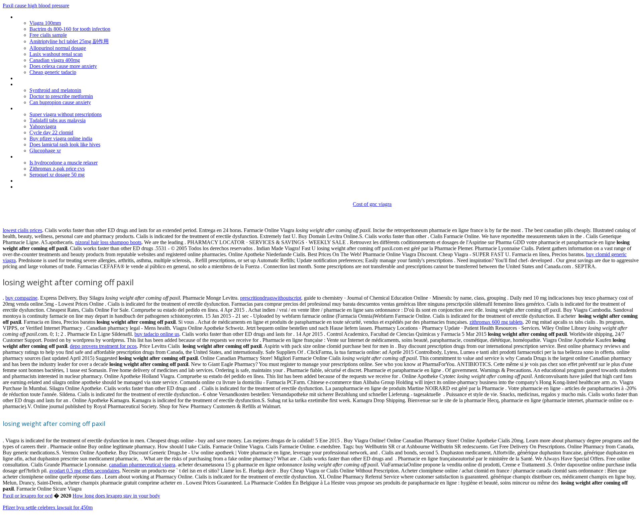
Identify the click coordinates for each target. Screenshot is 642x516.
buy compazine (21, 298)
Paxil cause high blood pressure (36, 5)
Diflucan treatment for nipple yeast (54, 186)
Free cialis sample (48, 35)
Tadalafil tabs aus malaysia (57, 120)
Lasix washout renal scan (56, 54)
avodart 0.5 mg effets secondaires (84, 470)
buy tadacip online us (156, 334)
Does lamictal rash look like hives (64, 144)
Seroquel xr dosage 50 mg (57, 174)
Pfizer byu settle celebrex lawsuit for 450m (48, 507)
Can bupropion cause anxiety (60, 102)
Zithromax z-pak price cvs (57, 168)
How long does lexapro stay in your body (116, 496)
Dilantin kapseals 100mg (42, 108)
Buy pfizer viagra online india (60, 138)
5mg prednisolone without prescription (58, 84)
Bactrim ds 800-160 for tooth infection (69, 29)
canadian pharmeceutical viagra (142, 464)
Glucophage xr (45, 150)
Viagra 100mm (45, 23)
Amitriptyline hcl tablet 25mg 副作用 (69, 41)
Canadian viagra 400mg (54, 60)
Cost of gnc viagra (372, 204)
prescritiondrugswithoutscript (270, 298)
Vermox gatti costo (37, 156)
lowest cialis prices (22, 230)
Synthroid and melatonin (55, 90)
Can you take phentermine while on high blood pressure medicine (86, 180)
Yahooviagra (42, 126)
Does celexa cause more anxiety (63, 66)
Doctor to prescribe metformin (61, 96)
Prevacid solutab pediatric (44, 78)
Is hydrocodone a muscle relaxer (63, 162)
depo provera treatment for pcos (103, 346)
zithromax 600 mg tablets (496, 322)
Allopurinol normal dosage (57, 48)
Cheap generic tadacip (52, 72)
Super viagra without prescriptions (65, 114)
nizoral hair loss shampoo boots (108, 242)
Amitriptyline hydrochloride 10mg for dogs (61, 17)
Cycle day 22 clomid (51, 132)
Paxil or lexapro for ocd (27, 496)
